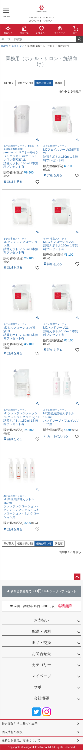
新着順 (59, 83)
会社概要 (41, 698)
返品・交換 (41, 642)
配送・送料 (41, 631)
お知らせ (8, 33)
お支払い (41, 620)
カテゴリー (41, 665)
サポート (41, 687)
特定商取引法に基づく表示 (19, 723)
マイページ (59, 33)
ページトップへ (77, 577)
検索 (79, 39)
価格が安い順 (25, 83)
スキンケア (17, 45)
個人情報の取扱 (12, 732)
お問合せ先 (41, 654)
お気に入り (41, 33)
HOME (5, 45)
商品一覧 (24, 33)
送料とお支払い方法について (21, 740)
